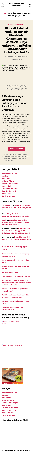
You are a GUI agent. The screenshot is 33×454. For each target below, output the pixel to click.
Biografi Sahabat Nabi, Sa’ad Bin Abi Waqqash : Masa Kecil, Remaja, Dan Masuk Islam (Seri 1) (15, 222)
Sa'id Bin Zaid (7, 186)
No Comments (17, 59)
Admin (11, 56)
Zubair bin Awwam (8, 196)
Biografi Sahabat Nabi (10, 154)
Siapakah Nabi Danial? (10, 272)
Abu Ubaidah (6, 178)
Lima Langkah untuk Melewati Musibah (16, 276)
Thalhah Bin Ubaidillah (16, 24)
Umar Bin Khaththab (9, 191)
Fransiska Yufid (7, 205)
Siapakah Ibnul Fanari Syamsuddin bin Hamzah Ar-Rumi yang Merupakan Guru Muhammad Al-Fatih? (16, 282)
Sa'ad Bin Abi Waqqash (10, 183)
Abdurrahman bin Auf (9, 173)
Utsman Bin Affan (8, 193)
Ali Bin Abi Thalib (8, 181)
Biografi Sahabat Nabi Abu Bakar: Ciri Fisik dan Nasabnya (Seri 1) (16, 208)
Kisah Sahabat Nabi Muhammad (16, 4)
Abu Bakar (5, 176)
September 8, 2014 (22, 56)
